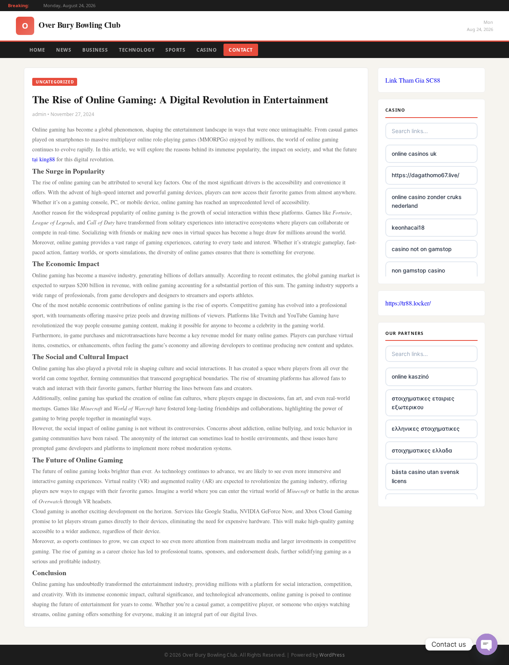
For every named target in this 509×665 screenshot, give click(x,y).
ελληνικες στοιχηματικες (426, 428)
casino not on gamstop (422, 249)
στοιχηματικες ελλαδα (422, 450)
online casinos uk (414, 153)
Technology (136, 49)
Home (37, 49)
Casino (206, 49)
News (63, 49)
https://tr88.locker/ (408, 303)
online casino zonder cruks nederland (427, 201)
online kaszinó (410, 376)
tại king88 (43, 159)
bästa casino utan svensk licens (425, 476)
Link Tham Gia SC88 (412, 80)
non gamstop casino (418, 270)
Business (95, 49)
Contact (241, 49)
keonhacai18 (408, 227)
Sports (175, 49)
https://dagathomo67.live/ (425, 175)
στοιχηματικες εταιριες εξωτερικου (423, 402)
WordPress (332, 654)
